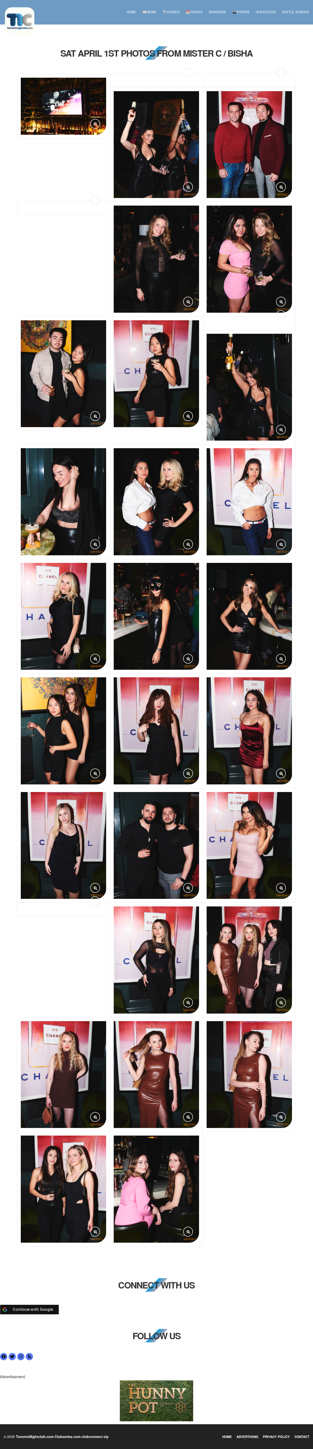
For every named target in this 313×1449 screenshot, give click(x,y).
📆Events (194, 12)
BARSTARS (217, 12)
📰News (149, 12)
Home (131, 12)
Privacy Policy (276, 1436)
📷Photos (241, 12)
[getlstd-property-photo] (156, 1400)
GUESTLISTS (266, 12)
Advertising (247, 1436)
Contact (301, 1436)
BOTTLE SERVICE (295, 12)
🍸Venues (170, 12)
